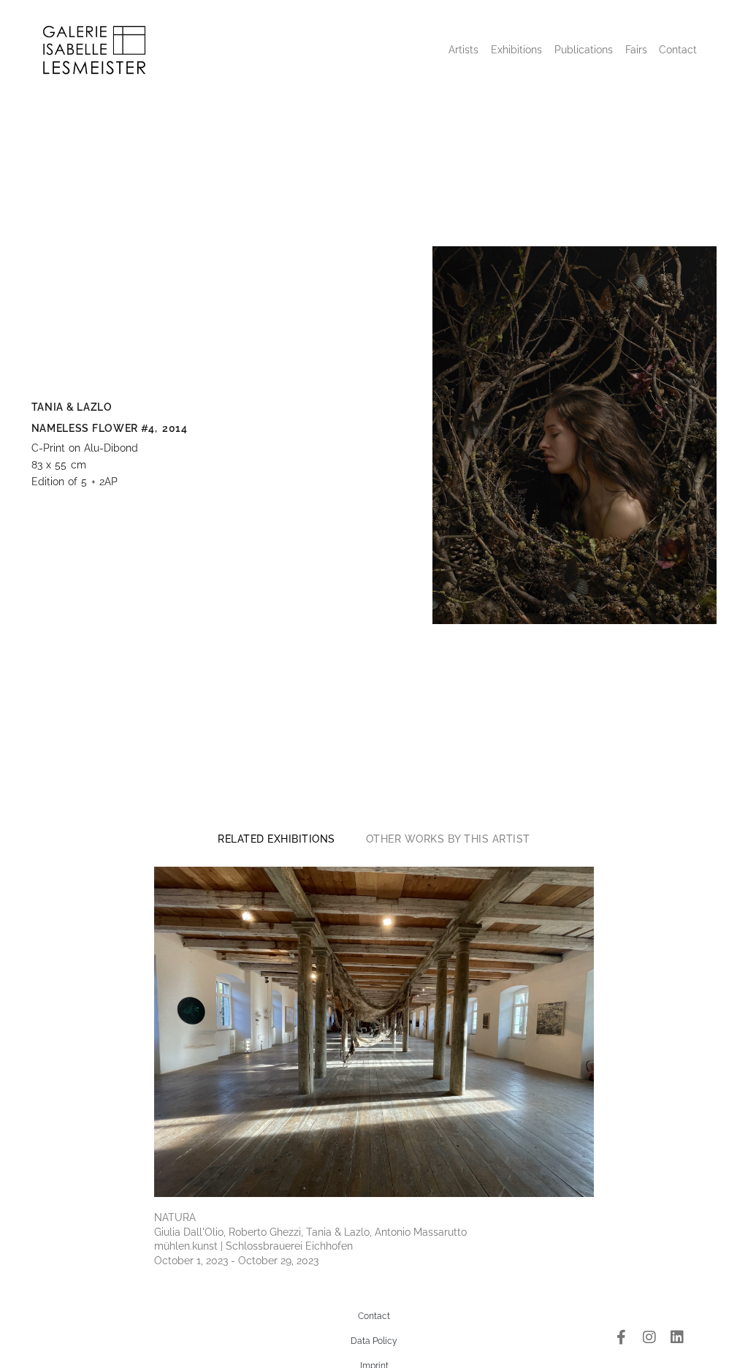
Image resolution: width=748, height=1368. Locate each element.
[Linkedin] (677, 1337)
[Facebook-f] (621, 1337)
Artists (463, 50)
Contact (678, 50)
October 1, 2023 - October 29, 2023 (236, 1260)
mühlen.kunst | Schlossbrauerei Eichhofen (253, 1246)
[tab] (276, 839)
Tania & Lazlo (71, 407)
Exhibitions (516, 50)
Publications (583, 50)
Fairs (636, 50)
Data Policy (374, 1341)
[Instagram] (649, 1337)
